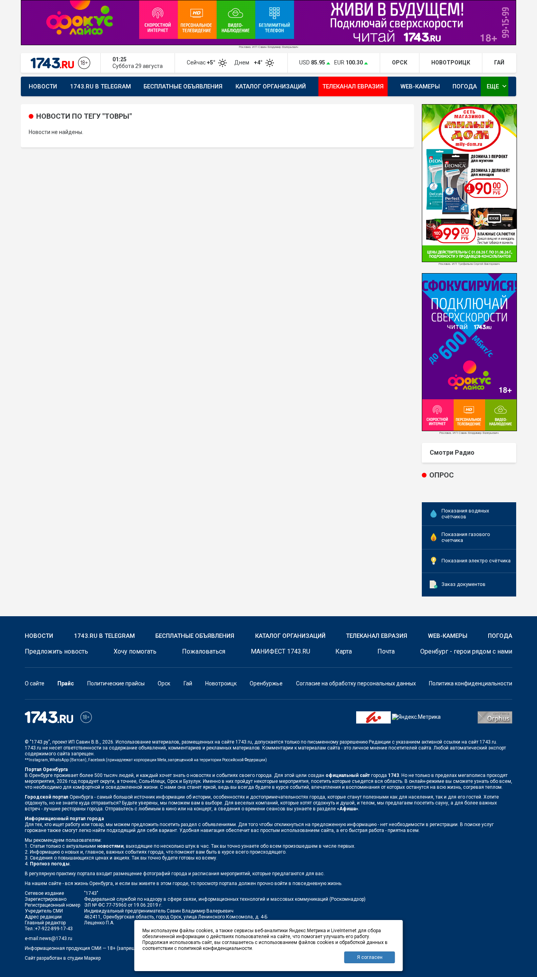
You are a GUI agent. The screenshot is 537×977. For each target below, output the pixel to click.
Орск (164, 683)
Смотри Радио (452, 452)
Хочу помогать (135, 651)
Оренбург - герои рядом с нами (466, 651)
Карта (343, 651)
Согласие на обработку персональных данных (356, 683)
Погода (464, 86)
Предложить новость (56, 651)
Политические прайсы (116, 683)
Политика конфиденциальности (470, 683)
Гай (188, 683)
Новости (43, 86)
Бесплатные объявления (183, 86)
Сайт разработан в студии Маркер (63, 958)
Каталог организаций (270, 86)
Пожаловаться (203, 651)
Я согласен (370, 957)
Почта (386, 651)
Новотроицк (221, 683)
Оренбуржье (266, 683)
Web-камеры (420, 86)
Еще (497, 86)
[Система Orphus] (495, 717)
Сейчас (202, 62)
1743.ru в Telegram (100, 86)
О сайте (34, 683)
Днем (249, 62)
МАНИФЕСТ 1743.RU (280, 651)
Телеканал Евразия (353, 86)
